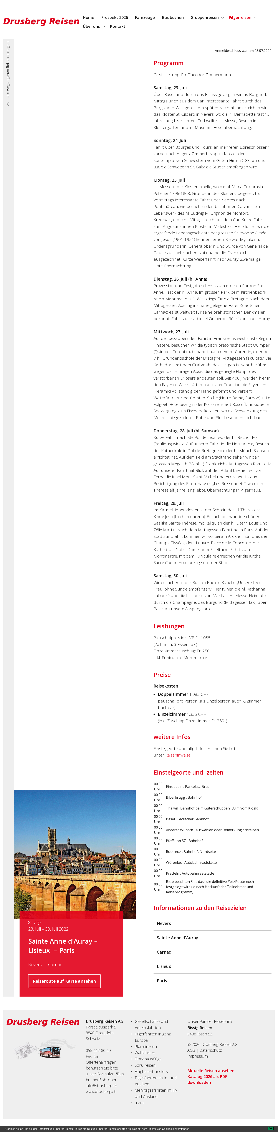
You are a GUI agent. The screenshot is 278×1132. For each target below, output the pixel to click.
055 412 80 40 (98, 1050)
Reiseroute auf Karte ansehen (64, 981)
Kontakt (117, 26)
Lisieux (40, 950)
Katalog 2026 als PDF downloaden (207, 1079)
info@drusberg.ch (101, 1085)
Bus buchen (173, 17)
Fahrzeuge (145, 17)
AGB (191, 1050)
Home (88, 17)
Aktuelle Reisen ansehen (210, 1070)
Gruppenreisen (205, 17)
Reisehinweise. (178, 755)
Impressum (197, 1056)
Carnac (55, 964)
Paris (66, 950)
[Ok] (271, 1128)
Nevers (35, 964)
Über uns (91, 26)
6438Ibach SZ (200, 1034)
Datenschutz (210, 1050)
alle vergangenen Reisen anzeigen (8, 69)
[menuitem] (88, 17)
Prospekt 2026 (114, 17)
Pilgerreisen (240, 17)
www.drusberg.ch (101, 1091)
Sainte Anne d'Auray (60, 941)
